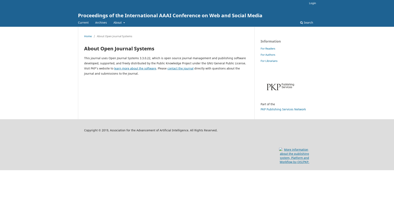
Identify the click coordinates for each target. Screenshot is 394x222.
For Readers (268, 48)
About (118, 22)
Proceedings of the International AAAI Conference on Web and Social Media (170, 15)
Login (312, 3)
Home (88, 36)
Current (83, 22)
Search (308, 22)
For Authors (268, 55)
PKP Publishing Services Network (283, 109)
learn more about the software (135, 68)
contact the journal (180, 68)
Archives (101, 22)
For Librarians (269, 61)
